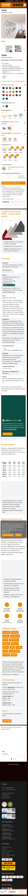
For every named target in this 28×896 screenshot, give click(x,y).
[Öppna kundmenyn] (17, 5)
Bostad (5, 639)
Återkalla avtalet (11, 855)
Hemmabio (6, 632)
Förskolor (19, 647)
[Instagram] (5, 888)
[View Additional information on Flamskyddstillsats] (25, 134)
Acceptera (18, 534)
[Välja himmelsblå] (3, 98)
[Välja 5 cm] (15, 114)
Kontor (5, 651)
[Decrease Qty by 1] (3, 177)
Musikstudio (14, 632)
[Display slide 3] (15, 759)
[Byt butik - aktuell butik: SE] (24, 1)
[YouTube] (11, 888)
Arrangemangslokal (14, 651)
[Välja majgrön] (20, 95)
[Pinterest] (8, 888)
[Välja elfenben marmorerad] (10, 91)
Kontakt (17, 1)
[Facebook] (3, 888)
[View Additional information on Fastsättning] (25, 123)
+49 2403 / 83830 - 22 (7, 696)
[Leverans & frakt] (13, 864)
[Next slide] (24, 759)
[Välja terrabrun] (20, 88)
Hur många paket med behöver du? (11, 173)
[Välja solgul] (13, 95)
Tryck (9, 531)
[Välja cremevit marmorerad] (6, 91)
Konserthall (6, 654)
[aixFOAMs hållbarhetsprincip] (5, 804)
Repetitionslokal (15, 636)
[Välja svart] (3, 88)
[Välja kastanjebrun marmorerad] (16, 88)
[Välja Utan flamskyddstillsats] (4, 139)
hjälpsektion (11, 687)
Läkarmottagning (14, 639)
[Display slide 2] (13, 759)
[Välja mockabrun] (3, 91)
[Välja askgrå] (6, 88)
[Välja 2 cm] (4, 114)
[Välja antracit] (6, 106)
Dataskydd (4, 849)
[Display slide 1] (11, 759)
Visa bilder (7, 721)
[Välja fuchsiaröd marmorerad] (6, 95)
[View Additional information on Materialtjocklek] (25, 110)
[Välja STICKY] (10, 128)
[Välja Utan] (4, 128)
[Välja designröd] (3, 95)
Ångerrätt (4, 855)
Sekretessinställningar (8, 535)
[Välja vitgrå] (3, 106)
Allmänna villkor (5, 853)
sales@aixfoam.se (6, 702)
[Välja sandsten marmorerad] (13, 91)
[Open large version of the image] (13, 26)
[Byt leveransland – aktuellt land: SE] (21, 1)
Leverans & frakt (6, 857)
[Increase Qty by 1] (15, 177)
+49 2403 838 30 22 (10, 789)
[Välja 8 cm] (20, 114)
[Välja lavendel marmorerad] (20, 91)
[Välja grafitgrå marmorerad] (10, 88)
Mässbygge (6, 643)
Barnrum (6, 647)
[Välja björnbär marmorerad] (16, 91)
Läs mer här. (7, 434)
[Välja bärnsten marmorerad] (10, 95)
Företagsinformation (6, 847)
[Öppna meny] (25, 5)
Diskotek (14, 654)
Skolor (12, 647)
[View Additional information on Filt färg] (25, 85)
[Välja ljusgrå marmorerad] (13, 88)
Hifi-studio (6, 636)
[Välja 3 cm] (10, 114)
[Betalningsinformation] (13, 879)
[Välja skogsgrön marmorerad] (16, 95)
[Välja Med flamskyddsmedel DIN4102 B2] (15, 139)
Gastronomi (15, 643)
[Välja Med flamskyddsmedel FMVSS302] (10, 139)
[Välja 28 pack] (4, 149)
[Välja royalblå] (6, 98)
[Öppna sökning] (14, 5)
